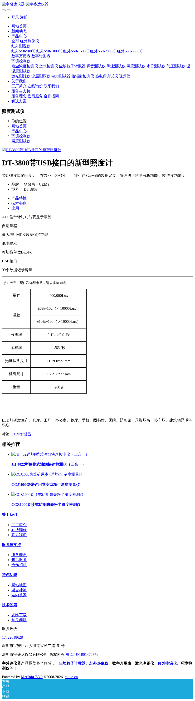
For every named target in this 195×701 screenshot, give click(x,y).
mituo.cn (71, 677)
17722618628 (12, 637)
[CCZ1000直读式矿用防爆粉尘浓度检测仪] (47, 494)
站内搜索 (19, 595)
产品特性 (19, 198)
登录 (15, 17)
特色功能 (9, 575)
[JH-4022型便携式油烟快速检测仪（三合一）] (50, 454)
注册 (24, 17)
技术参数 (19, 203)
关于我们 (9, 514)
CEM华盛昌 (21, 434)
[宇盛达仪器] (97, 4)
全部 (15, 41)
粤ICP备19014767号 (82, 654)
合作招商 (19, 565)
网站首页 (19, 26)
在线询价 (19, 530)
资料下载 (19, 615)
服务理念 (19, 555)
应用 (15, 208)
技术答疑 (9, 605)
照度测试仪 (20, 141)
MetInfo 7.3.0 (32, 677)
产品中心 (19, 131)
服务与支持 (11, 545)
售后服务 (19, 560)
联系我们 (19, 535)
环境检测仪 (20, 136)
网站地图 (19, 585)
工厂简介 (19, 525)
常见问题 (19, 620)
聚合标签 (19, 590)
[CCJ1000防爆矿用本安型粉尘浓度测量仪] (47, 474)
